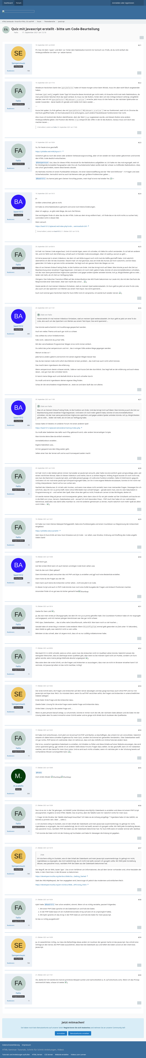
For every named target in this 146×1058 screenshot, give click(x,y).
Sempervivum (43, 162)
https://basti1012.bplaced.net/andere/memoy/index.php (57, 428)
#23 (139, 142)
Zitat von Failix (46, 315)
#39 (139, 937)
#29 (139, 519)
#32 (139, 648)
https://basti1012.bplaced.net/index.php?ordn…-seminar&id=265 (61, 226)
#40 (139, 975)
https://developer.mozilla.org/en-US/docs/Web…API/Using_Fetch (61, 885)
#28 (139, 468)
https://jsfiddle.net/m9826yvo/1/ (48, 151)
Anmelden (61, 1033)
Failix (55, 127)
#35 (139, 768)
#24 (139, 193)
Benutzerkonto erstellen (79, 1033)
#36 (139, 805)
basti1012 (41, 178)
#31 (139, 606)
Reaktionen (10, 71)
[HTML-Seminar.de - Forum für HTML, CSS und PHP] (73, 12)
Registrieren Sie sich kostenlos (77, 1027)
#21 (139, 45)
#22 (139, 83)
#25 (139, 246)
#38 (139, 899)
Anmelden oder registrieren (123, 3)
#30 (139, 557)
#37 (139, 848)
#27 (139, 399)
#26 (139, 308)
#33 (139, 686)
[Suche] (140, 3)
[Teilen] (142, 37)
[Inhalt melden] (139, 73)
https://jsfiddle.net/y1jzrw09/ (47, 531)
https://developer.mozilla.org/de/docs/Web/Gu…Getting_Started (60, 876)
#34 (139, 730)
